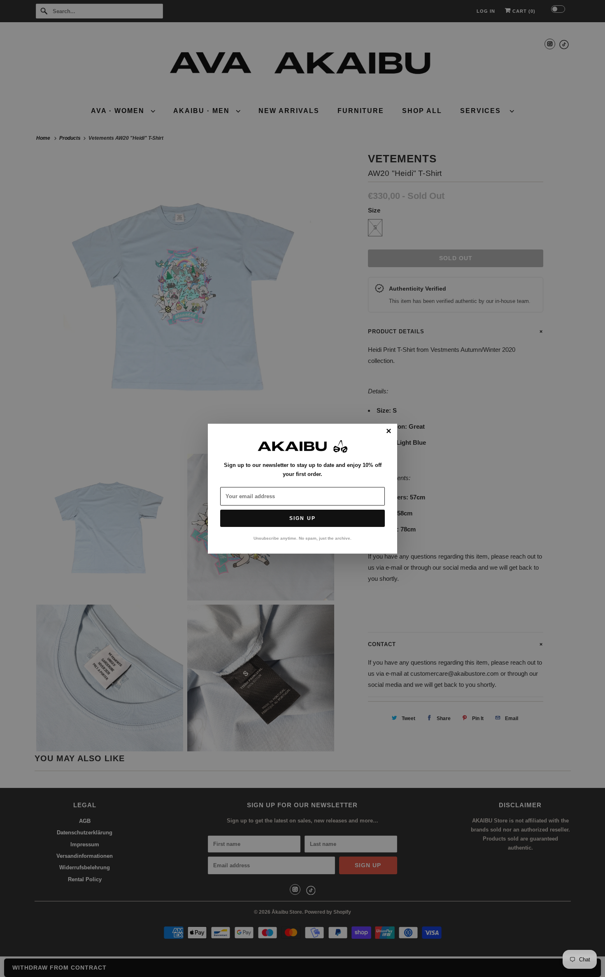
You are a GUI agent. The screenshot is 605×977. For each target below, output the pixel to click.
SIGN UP (302, 518)
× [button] (388, 431)
